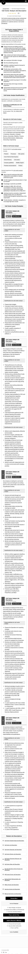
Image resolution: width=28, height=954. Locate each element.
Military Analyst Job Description (12, 884)
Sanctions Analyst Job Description (12, 889)
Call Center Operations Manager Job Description (13, 859)
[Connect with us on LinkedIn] (6, 952)
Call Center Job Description (11, 845)
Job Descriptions (6, 8)
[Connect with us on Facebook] (1, 952)
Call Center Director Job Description (13, 854)
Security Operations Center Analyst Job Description (13, 869)
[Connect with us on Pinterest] (3, 952)
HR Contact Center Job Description (13, 874)
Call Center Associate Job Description (13, 849)
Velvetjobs (3, 2)
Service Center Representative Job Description (12, 879)
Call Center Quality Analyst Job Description (14, 840)
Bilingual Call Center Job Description (13, 893)
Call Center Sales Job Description (12, 864)
